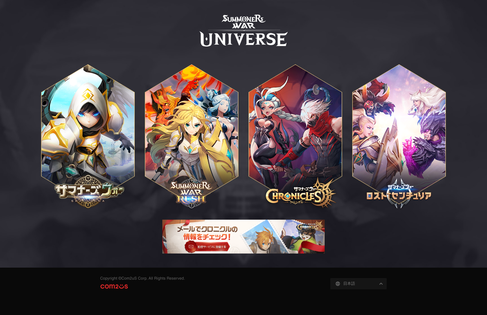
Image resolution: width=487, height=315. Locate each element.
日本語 (349, 283)
